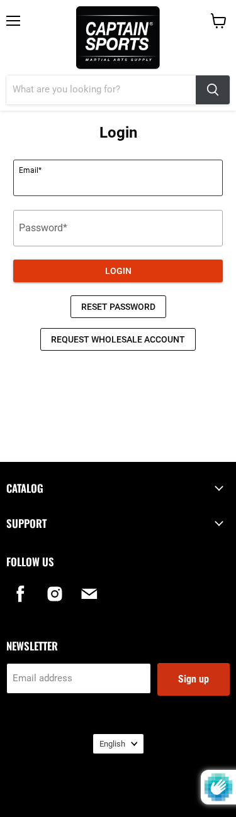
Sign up (193, 679)
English (112, 743)
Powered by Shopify (118, 792)
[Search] (213, 89)
